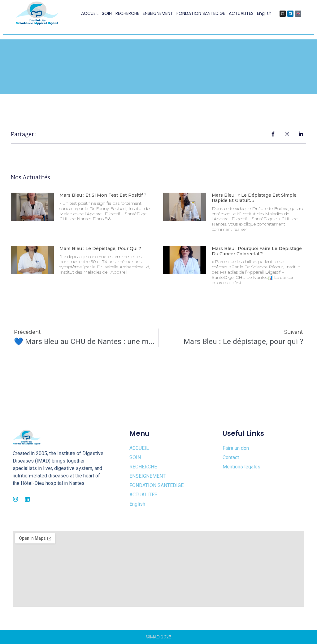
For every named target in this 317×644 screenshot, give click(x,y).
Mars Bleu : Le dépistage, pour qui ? (100, 248)
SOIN (107, 13)
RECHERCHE (127, 13)
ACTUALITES (241, 13)
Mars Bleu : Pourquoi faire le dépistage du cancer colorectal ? (257, 251)
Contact (231, 457)
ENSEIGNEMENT (158, 13)
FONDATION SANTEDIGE (200, 13)
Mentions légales (241, 467)
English (264, 13)
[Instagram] (283, 14)
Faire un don (236, 448)
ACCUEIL (89, 13)
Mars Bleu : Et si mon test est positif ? (102, 195)
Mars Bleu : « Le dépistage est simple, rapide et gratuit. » (254, 197)
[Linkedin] (290, 14)
